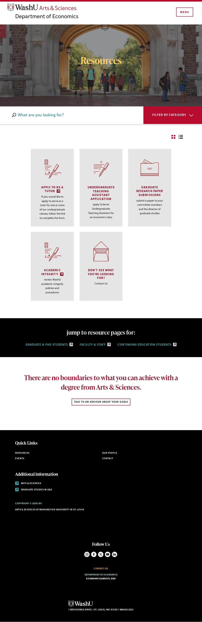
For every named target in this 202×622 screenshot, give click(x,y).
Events (19, 459)
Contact (107, 459)
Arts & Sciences (30, 483)
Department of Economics (47, 17)
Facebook (93, 554)
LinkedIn (114, 554)
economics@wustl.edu (101, 579)
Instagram (87, 554)
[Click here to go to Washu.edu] (80, 606)
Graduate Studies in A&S (36, 490)
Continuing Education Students (145, 344)
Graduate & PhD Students (47, 344)
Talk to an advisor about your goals (101, 402)
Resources (22, 453)
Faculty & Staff (93, 344)
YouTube (107, 554)
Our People (109, 453)
